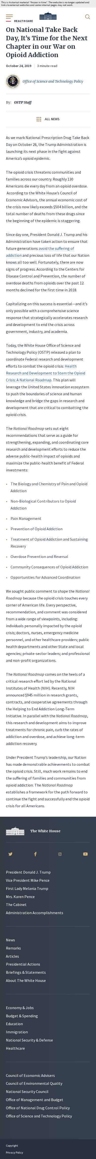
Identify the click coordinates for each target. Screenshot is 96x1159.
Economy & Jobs (20, 1007)
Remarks (13, 948)
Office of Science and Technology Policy (39, 1115)
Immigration (17, 1031)
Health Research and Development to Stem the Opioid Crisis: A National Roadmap (45, 373)
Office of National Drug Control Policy (38, 1107)
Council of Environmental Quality (34, 1083)
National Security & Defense (29, 1040)
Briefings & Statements (26, 972)
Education (14, 1023)
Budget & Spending (22, 1015)
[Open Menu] (9, 16)
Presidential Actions (23, 964)
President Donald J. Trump (28, 872)
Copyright (12, 1145)
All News (52, 119)
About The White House (26, 980)
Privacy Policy (14, 1152)
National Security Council (27, 1091)
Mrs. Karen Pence (20, 896)
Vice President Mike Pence (27, 880)
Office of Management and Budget (34, 1099)
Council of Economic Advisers (30, 1075)
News (10, 939)
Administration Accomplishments (34, 912)
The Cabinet (16, 904)
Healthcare (15, 1048)
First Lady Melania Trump (27, 888)
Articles (12, 956)
